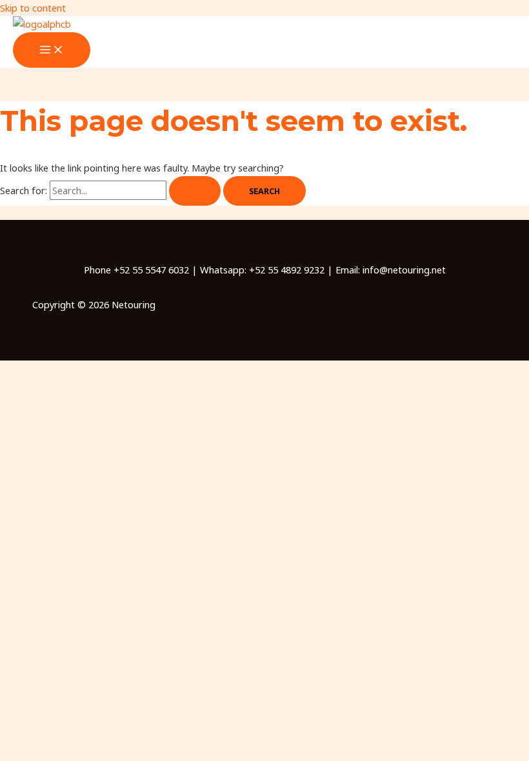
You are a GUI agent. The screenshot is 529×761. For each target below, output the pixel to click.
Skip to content (33, 7)
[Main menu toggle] (51, 50)
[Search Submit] (195, 191)
